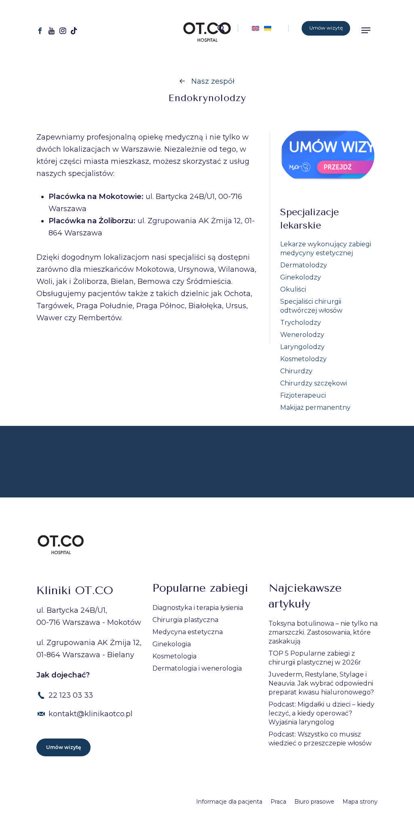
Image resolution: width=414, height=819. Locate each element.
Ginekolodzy (300, 277)
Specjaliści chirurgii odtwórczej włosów (311, 306)
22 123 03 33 (71, 695)
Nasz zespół (212, 81)
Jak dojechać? (63, 675)
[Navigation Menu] (368, 30)
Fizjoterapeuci (303, 395)
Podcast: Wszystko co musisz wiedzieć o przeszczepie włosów (320, 738)
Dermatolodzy (303, 265)
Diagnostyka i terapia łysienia (197, 608)
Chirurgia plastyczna (185, 620)
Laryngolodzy (302, 347)
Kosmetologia (174, 656)
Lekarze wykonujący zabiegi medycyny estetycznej (325, 248)
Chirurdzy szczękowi (313, 383)
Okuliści (293, 289)
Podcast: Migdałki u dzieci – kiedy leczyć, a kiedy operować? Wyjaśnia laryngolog (321, 713)
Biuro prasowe (314, 801)
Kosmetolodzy (303, 359)
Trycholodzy (300, 322)
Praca (278, 801)
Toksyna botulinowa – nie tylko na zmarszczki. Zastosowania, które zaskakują (323, 632)
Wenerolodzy (302, 335)
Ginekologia (171, 644)
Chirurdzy (296, 371)
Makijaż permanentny (315, 407)
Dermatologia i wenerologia (197, 668)
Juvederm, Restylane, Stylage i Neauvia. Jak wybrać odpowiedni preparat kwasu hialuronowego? (321, 683)
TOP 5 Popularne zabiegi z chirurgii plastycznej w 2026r (314, 658)
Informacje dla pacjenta (229, 801)
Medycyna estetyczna (187, 632)
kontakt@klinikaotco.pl (91, 713)
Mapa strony (360, 801)
